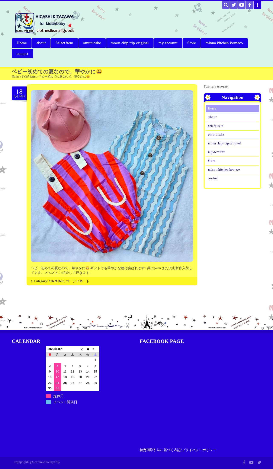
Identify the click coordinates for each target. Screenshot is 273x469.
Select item (64, 43)
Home (22, 43)
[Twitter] (234, 5)
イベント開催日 (65, 402)
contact (22, 53)
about (41, 43)
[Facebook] (249, 5)
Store (191, 43)
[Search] (226, 5)
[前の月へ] (80, 349)
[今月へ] (88, 349)
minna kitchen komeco (224, 43)
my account (167, 43)
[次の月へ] (95, 349)
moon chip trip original (130, 43)
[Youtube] (241, 5)
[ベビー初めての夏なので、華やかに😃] (112, 176)
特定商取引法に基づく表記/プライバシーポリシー (178, 450)
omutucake (92, 43)
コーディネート (78, 281)
